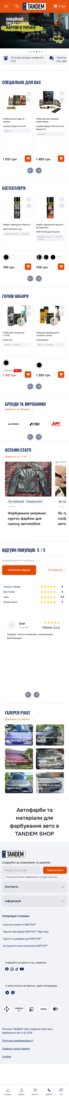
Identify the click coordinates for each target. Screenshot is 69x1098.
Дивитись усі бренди (17, 409)
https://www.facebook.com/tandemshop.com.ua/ (7, 969)
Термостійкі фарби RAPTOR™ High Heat (26, 931)
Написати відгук (19, 570)
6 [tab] (41, 51)
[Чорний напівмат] (46, 257)
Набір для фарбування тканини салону (47, 334)
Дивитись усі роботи (17, 719)
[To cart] (28, 158)
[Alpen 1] (13, 424)
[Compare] (28, 99)
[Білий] (13, 257)
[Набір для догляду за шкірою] (17, 102)
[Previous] (30, 170)
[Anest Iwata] (34, 424)
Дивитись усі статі (16, 456)
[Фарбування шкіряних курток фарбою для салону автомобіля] (28, 479)
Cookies (6, 1056)
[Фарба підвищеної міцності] (17, 208)
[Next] (39, 170)
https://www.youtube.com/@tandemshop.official (22, 969)
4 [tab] (36, 51)
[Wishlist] (28, 93)
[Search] (17, 6)
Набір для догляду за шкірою (13, 120)
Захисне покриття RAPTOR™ (19, 924)
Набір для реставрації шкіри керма (47, 120)
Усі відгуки (55, 570)
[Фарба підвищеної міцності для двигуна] (50, 208)
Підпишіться (55, 870)
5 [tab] (39, 51)
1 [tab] (29, 51)
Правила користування (16, 1048)
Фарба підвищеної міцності (17, 224)
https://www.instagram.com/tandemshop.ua (12, 969)
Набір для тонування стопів (13, 334)
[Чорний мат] (53, 257)
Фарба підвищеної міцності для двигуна (50, 226)
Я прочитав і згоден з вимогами (31, 877)
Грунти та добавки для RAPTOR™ (22, 938)
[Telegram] (7, 992)
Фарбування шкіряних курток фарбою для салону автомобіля (27, 518)
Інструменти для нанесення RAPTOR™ (25, 945)
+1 (59, 257)
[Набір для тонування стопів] (17, 316)
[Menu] (6, 6)
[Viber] (13, 992)
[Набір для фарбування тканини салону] (50, 316)
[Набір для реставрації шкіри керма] (50, 102)
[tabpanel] (34, 31)
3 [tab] (34, 51)
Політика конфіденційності (28, 877)
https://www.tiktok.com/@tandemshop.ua (17, 969)
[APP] (55, 424)
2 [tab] (31, 51)
